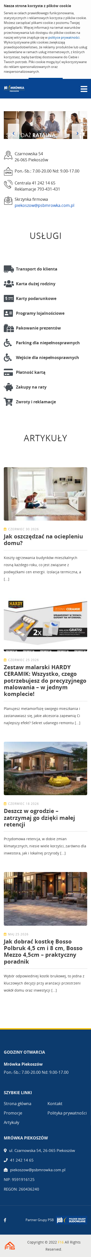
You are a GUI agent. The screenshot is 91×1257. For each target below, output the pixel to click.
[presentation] (13, 132)
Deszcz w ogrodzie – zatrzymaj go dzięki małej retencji (39, 817)
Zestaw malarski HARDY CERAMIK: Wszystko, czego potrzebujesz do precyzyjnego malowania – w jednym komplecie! (45, 680)
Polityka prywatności (67, 1113)
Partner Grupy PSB (40, 1220)
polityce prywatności (63, 37)
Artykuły (11, 1122)
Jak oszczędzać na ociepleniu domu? (43, 539)
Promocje (13, 1113)
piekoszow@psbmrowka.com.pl (44, 205)
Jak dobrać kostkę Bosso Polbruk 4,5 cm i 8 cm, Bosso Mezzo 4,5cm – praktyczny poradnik (43, 951)
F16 (61, 1242)
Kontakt (55, 1103)
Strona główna (17, 1103)
